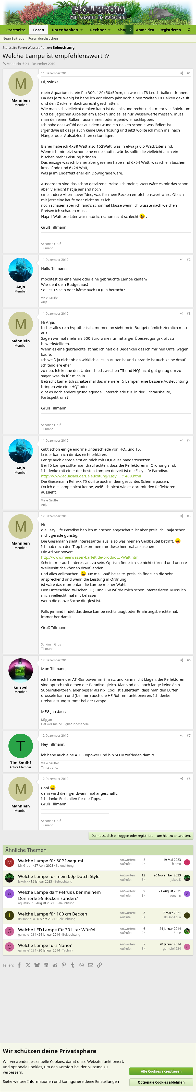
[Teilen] (181, 73)
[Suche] (189, 29)
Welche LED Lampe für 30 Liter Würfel (56, 930)
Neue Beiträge (13, 38)
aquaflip (24, 903)
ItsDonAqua (26, 919)
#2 (189, 259)
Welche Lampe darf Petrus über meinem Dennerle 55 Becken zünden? (59, 895)
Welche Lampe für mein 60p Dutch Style (59, 876)
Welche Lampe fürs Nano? (44, 945)
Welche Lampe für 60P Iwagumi (50, 861)
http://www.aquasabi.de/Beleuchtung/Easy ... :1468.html (91, 475)
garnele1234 (27, 934)
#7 (189, 735)
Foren (38, 29)
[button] (67, 29)
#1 (189, 73)
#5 (189, 516)
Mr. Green (25, 865)
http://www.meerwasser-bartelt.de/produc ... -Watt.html (90, 557)
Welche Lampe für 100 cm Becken (52, 914)
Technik (67, 950)
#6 (189, 660)
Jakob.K (23, 881)
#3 (189, 313)
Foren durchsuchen (43, 38)
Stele (177, 933)
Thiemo (175, 864)
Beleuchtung (65, 865)
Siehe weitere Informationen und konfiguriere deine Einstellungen (61, 1081)
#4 (189, 440)
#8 (189, 779)
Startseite (16, 29)
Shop (123, 29)
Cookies (57, 1061)
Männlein (14, 63)
